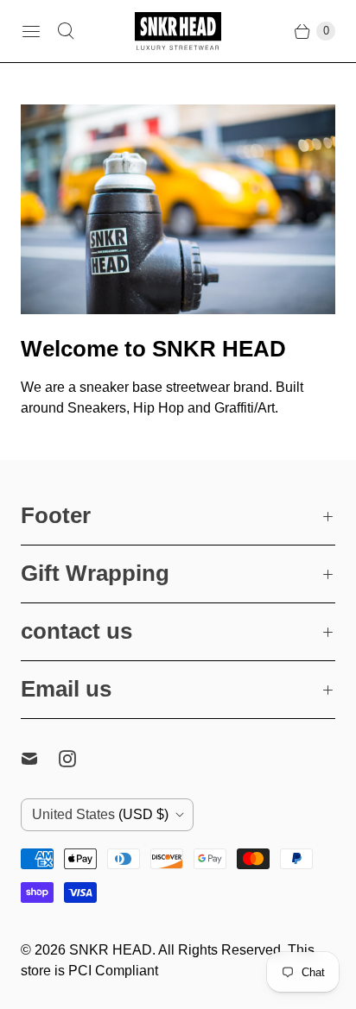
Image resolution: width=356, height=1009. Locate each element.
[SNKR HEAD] (178, 31)
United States (100, 814)
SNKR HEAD (110, 950)
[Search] (65, 31)
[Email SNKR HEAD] (40, 759)
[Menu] (31, 31)
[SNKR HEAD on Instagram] (78, 759)
